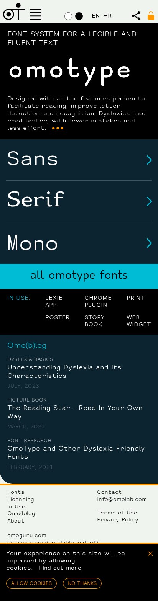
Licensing (20, 500)
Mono (32, 243)
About (16, 521)
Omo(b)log (26, 345)
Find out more (60, 568)
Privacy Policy (117, 520)
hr (107, 16)
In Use (16, 507)
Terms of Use (117, 513)
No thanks (82, 583)
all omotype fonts (79, 276)
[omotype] (14, 11)
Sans (32, 159)
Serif (35, 201)
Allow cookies (31, 583)
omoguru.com (26, 536)
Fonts (16, 492)
